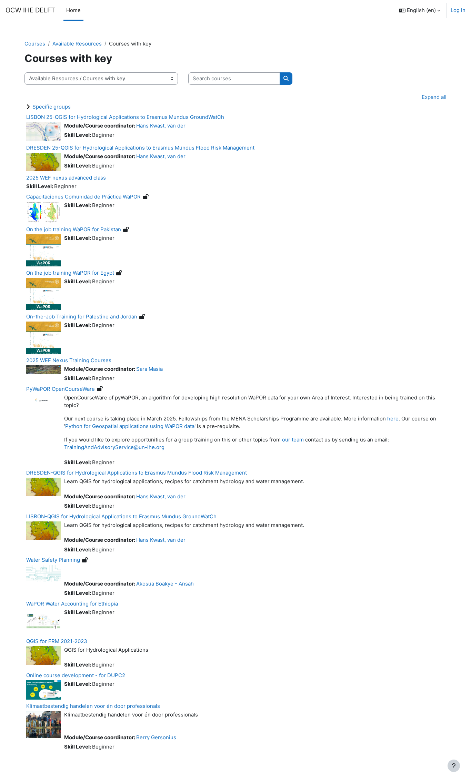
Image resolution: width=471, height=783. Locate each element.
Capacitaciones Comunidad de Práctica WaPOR (83, 196)
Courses (34, 43)
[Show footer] (454, 766)
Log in (458, 10)
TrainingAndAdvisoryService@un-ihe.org (114, 447)
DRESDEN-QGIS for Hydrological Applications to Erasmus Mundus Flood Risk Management (136, 472)
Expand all (434, 97)
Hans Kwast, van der (161, 125)
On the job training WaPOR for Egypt (70, 273)
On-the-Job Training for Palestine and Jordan (81, 316)
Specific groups (51, 106)
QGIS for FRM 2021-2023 (56, 641)
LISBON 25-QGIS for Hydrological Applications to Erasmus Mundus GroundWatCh (125, 117)
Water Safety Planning (53, 560)
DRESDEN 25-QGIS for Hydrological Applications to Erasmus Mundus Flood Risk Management (140, 147)
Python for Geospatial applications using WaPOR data (129, 426)
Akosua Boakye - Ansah (165, 583)
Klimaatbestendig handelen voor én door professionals (93, 706)
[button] (419, 10)
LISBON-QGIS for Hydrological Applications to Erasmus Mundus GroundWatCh (121, 516)
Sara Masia (149, 369)
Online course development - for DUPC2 (75, 675)
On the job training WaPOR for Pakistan (73, 229)
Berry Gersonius (156, 737)
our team (293, 439)
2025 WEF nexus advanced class (66, 177)
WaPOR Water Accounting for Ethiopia (72, 603)
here (393, 418)
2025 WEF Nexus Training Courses (68, 360)
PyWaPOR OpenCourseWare (60, 389)
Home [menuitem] (73, 10)
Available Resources (77, 43)
